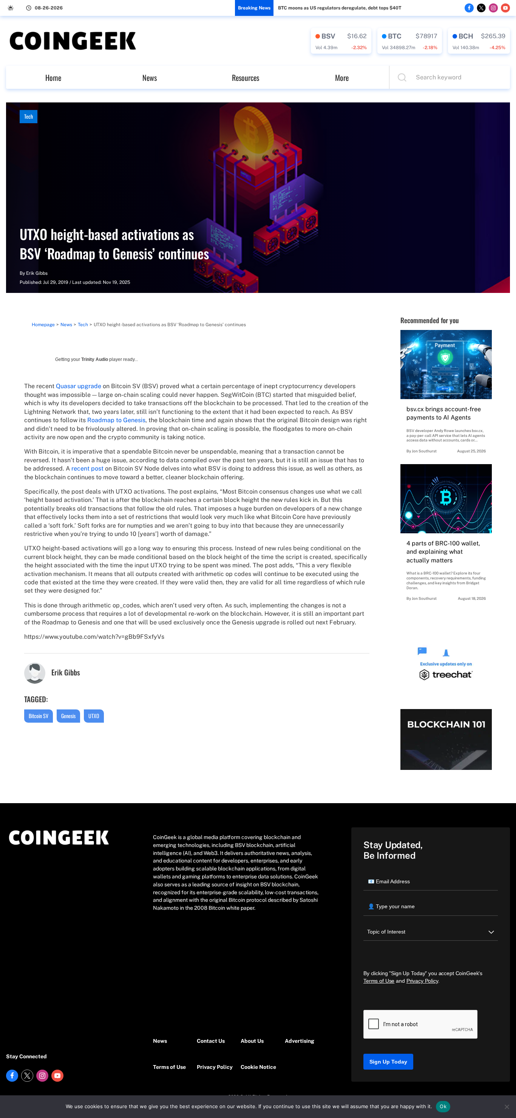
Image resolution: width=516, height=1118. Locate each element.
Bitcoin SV (38, 716)
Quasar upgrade (78, 386)
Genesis (68, 716)
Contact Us (211, 1041)
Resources (245, 77)
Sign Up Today (388, 1062)
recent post (87, 468)
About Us (252, 1041)
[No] (506, 1106)
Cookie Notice (258, 1067)
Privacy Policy (215, 1067)
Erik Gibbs (37, 273)
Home (53, 77)
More (342, 77)
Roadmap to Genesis (116, 420)
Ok (443, 1106)
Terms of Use (169, 1067)
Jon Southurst (424, 451)
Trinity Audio (94, 359)
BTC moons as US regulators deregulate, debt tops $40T (339, 8)
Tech (28, 116)
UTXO (93, 716)
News (149, 77)
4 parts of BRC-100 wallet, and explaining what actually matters (443, 552)
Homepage (43, 324)
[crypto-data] (341, 41)
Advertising (299, 1041)
